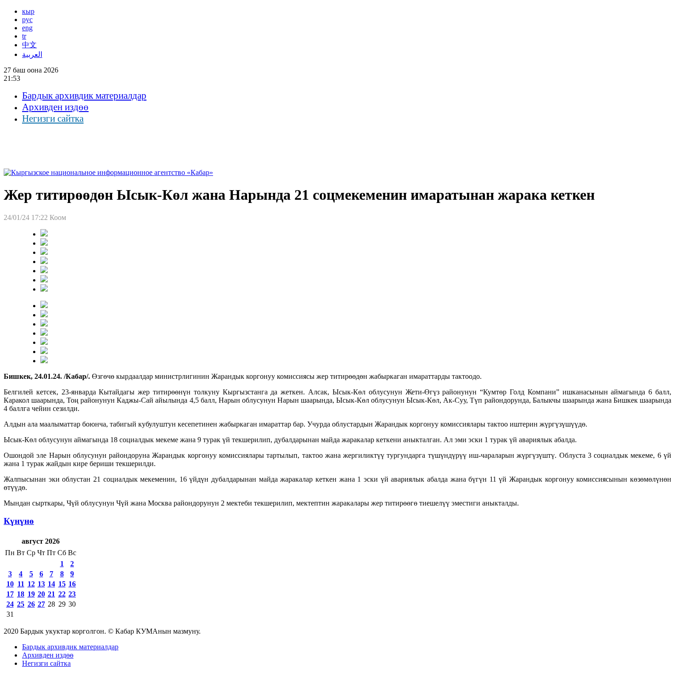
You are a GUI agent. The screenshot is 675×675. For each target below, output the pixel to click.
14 (51, 584)
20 (41, 594)
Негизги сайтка (53, 118)
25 (20, 604)
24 (10, 604)
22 (62, 594)
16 (72, 584)
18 (20, 594)
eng (27, 28)
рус (27, 19)
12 (31, 584)
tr (24, 36)
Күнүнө (19, 521)
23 (72, 594)
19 (31, 594)
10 (10, 584)
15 (62, 584)
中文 (29, 45)
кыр (28, 11)
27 (41, 604)
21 (51, 594)
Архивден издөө (55, 106)
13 (41, 584)
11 (20, 584)
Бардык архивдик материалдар (84, 95)
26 (31, 604)
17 (10, 594)
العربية (32, 54)
